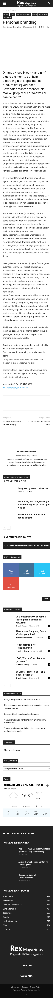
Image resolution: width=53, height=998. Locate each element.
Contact (25, 987)
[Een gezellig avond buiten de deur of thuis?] (9, 491)
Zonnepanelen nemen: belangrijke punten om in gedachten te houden (24, 729)
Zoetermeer (7, 17)
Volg (26, 564)
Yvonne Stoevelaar (14, 27)
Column (13, 10)
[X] (11, 33)
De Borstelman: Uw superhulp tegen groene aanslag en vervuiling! (31, 619)
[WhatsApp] (24, 33)
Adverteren (15, 987)
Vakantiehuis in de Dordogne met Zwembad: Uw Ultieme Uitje (25, 721)
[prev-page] (4, 528)
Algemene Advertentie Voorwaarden (26, 990)
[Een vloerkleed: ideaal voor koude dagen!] (9, 517)
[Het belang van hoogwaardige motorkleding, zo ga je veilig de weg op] (9, 504)
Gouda (34, 14)
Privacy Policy (35, 987)
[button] (4, 3)
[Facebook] (5, 33)
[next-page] (8, 528)
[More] (30, 33)
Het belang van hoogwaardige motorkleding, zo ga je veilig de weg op (34, 504)
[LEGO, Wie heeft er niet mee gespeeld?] (8, 662)
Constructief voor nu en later (39, 423)
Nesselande (43, 14)
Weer (6, 779)
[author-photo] (26, 448)
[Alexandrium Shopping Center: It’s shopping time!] (8, 635)
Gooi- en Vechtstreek (23, 14)
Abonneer (11, 578)
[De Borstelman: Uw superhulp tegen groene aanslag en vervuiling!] (8, 620)
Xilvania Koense (21, 626)
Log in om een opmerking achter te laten (26, 545)
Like (10, 564)
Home (5, 10)
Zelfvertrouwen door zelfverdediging (12, 423)
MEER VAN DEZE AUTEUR (15, 481)
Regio (12, 14)
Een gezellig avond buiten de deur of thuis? (22, 699)
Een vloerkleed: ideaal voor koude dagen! (21, 714)
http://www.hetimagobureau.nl (26, 455)
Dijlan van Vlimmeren (24, 637)
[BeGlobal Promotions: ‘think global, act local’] (8, 675)
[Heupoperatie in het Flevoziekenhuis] (8, 648)
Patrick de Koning (22, 651)
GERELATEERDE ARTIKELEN (16, 477)
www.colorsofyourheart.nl (15, 387)
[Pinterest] (18, 33)
